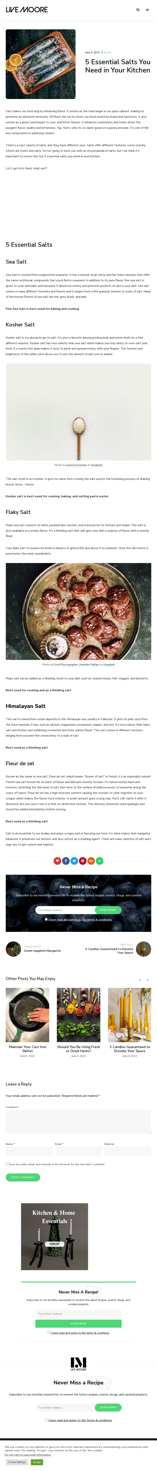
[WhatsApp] (99, 861)
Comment (12, 1107)
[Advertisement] (78, 204)
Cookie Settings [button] (17, 1462)
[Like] (57, 861)
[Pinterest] (83, 861)
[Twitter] (74, 861)
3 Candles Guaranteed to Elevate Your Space (130, 1049)
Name (10, 1144)
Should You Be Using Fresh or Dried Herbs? (78, 1049)
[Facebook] (66, 861)
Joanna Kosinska (76, 465)
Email (59, 1144)
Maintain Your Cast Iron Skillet (27, 1049)
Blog (107, 52)
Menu (147, 10)
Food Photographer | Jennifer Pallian (76, 664)
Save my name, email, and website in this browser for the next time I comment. (57, 1164)
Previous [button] (140, 980)
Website (109, 1144)
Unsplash (96, 465)
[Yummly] (91, 861)
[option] (27, 1023)
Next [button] (147, 980)
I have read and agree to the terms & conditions (80, 920)
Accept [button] (37, 1462)
